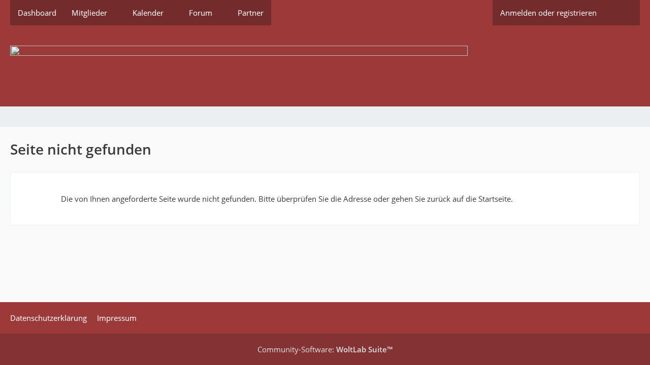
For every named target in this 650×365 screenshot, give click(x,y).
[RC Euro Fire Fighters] (325, 66)
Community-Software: (325, 349)
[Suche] (622, 12)
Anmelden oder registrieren (548, 13)
